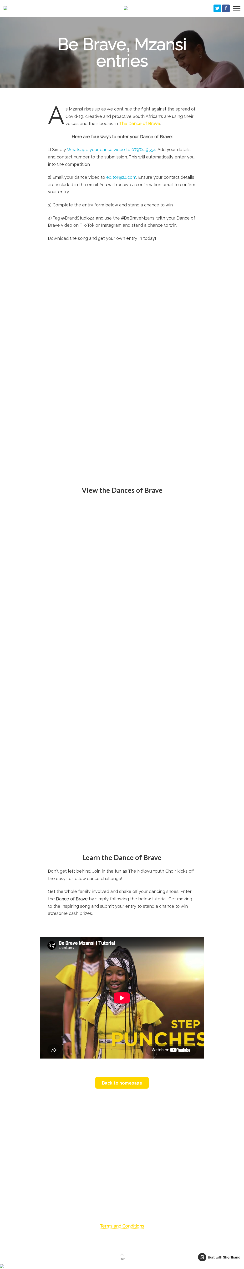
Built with (224, 1257)
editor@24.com (121, 177)
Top (122, 1258)
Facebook (226, 8)
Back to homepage (122, 1082)
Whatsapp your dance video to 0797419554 (111, 149)
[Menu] (236, 8)
